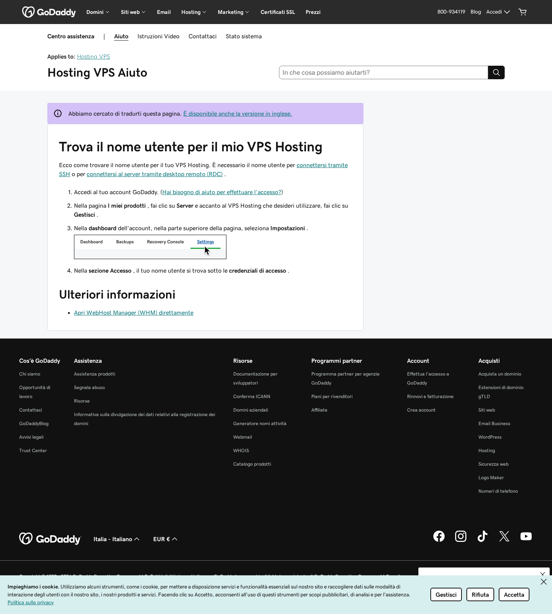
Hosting (486, 450)
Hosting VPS (93, 56)
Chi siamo (29, 373)
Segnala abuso (89, 387)
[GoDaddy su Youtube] (526, 541)
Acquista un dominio (499, 373)
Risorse (82, 400)
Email (164, 12)
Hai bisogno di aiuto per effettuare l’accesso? (221, 192)
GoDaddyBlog (33, 423)
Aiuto (121, 36)
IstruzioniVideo (158, 36)
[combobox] (383, 72)
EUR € (161, 539)
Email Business (494, 423)
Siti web (486, 409)
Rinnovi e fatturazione (430, 396)
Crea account (421, 409)
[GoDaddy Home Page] (50, 539)
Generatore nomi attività (260, 423)
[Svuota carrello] (522, 12)
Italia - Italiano (113, 539)
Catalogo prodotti (252, 464)
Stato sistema (244, 36)
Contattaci (203, 36)
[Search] (496, 72)
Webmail (242, 436)
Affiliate (319, 409)
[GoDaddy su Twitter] (504, 541)
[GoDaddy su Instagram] (461, 541)
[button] (542, 574)
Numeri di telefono (498, 491)
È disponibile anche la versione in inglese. (237, 113)
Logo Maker (491, 477)
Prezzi (313, 12)
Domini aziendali (250, 409)
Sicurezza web (493, 464)
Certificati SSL (278, 12)
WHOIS (241, 450)
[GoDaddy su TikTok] (482, 541)
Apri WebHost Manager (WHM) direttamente (133, 312)
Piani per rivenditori (332, 396)
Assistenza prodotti (94, 373)
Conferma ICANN (251, 396)
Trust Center (33, 450)
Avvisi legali (31, 436)
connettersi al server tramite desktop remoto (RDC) (155, 174)
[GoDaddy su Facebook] (439, 541)
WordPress (490, 436)
